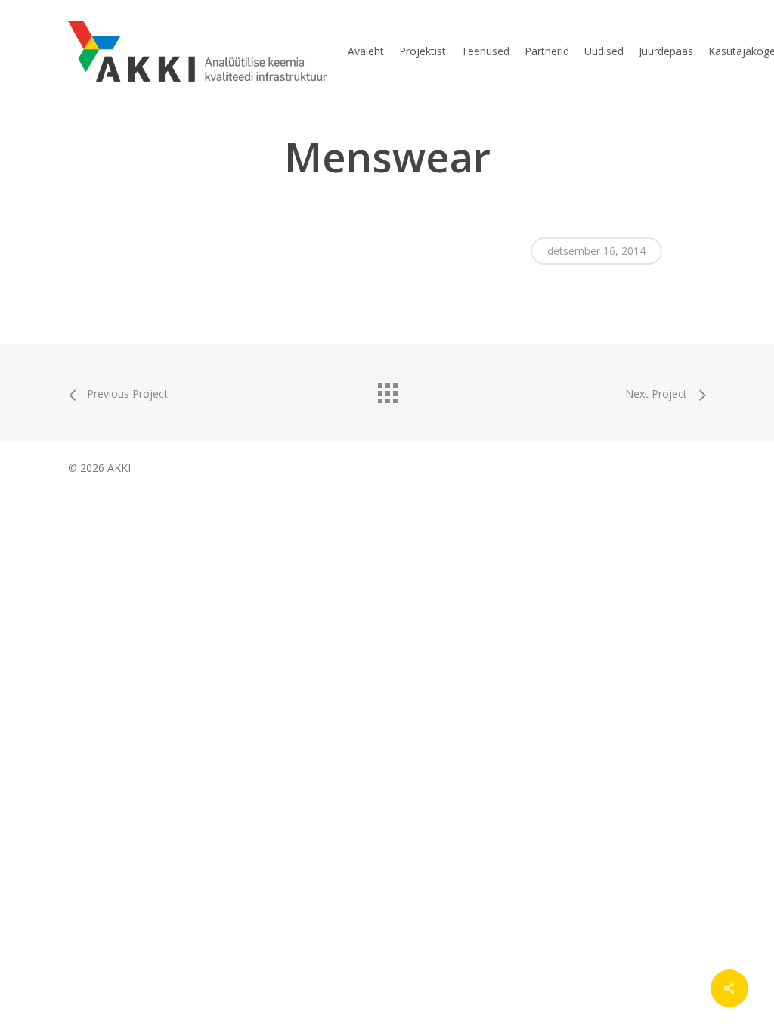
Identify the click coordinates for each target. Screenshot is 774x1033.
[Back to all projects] (387, 389)
